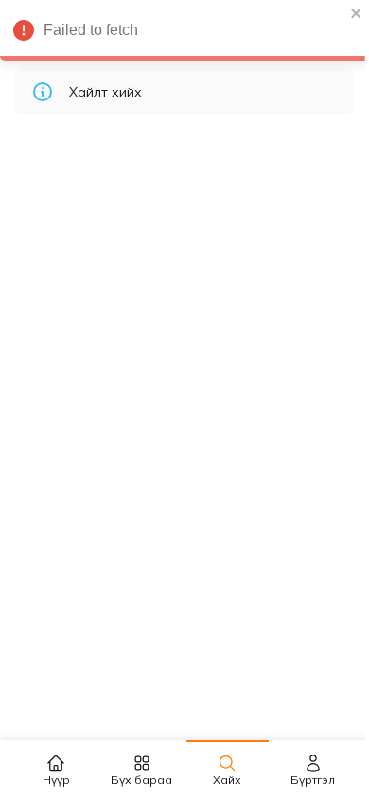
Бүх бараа (141, 779)
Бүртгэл (312, 779)
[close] (356, 13)
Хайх (227, 779)
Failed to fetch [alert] (91, 30)
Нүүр (56, 779)
